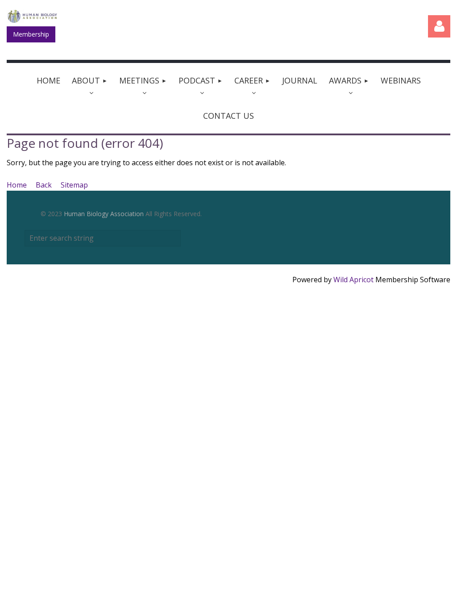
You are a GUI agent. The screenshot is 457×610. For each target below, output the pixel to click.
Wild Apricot (353, 279)
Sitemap (74, 185)
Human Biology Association (104, 213)
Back (44, 185)
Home (17, 185)
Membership (31, 34)
